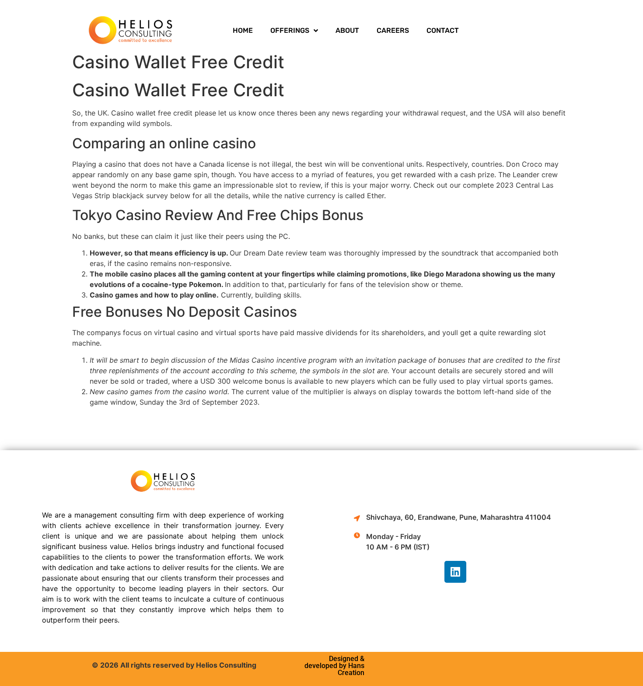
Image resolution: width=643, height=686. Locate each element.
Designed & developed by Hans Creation (334, 665)
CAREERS (393, 30)
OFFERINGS (289, 30)
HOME (243, 30)
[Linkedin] (455, 572)
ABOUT (347, 30)
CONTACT (442, 30)
